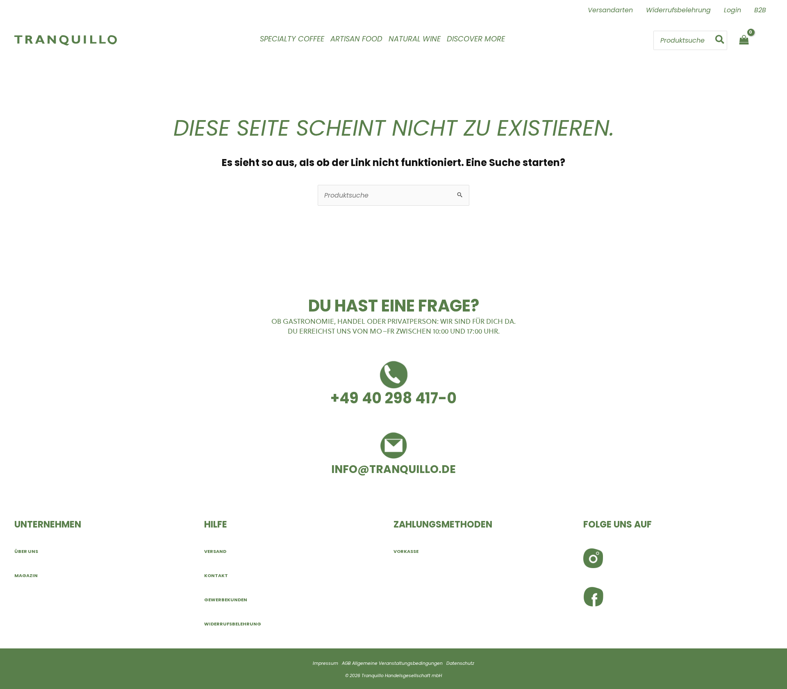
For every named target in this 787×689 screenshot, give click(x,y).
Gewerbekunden (225, 599)
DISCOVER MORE (476, 39)
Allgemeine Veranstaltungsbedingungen (397, 663)
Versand (215, 551)
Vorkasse (406, 551)
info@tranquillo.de (393, 469)
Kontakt (216, 575)
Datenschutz (460, 663)
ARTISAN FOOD (356, 39)
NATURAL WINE (415, 39)
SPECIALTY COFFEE (292, 39)
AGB (346, 663)
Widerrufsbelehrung (232, 624)
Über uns (26, 551)
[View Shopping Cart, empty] (743, 40)
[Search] (720, 40)
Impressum (325, 663)
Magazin (26, 575)
